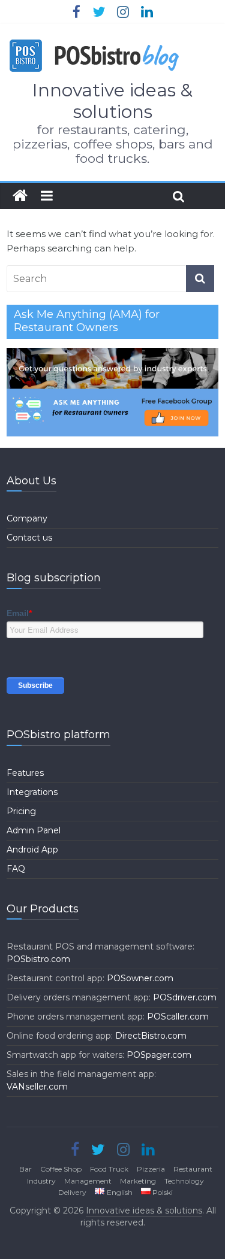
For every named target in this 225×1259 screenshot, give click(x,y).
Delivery (72, 1192)
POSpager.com (159, 1054)
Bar (25, 1168)
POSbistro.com (38, 959)
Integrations (32, 792)
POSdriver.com (185, 997)
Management (88, 1180)
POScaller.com (178, 1016)
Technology (184, 1180)
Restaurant (192, 1168)
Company (27, 518)
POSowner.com (140, 978)
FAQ (16, 868)
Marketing (138, 1180)
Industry (41, 1180)
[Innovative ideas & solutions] (20, 195)
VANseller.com (37, 1086)
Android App (32, 849)
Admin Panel (34, 830)
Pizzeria (151, 1168)
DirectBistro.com (151, 1035)
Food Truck (109, 1168)
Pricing (21, 811)
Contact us (29, 537)
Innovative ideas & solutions (112, 101)
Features (25, 772)
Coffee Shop (61, 1168)
